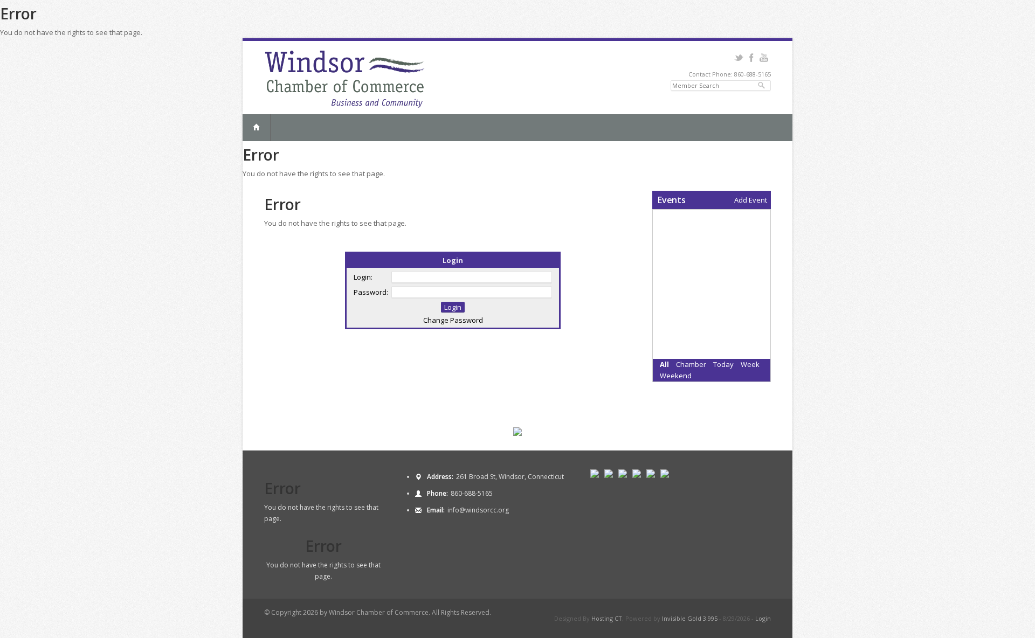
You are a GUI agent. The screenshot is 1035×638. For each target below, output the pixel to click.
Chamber (691, 364)
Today (723, 364)
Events (672, 200)
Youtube (763, 57)
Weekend (676, 375)
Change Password (453, 320)
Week (750, 364)
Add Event (750, 200)
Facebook (751, 57)
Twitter (739, 57)
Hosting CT (606, 618)
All (664, 364)
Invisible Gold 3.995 (690, 618)
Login (763, 618)
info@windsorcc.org (478, 510)
